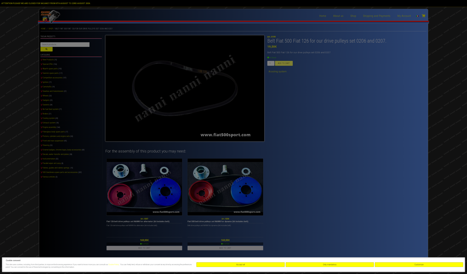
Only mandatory (330, 264)
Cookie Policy (113, 264)
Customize (419, 264)
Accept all (240, 264)
